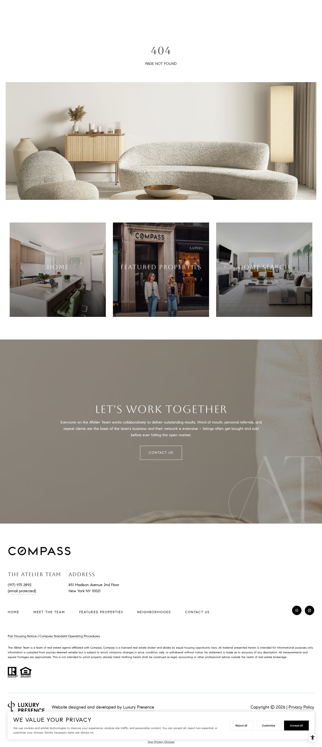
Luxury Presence (138, 707)
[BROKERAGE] (309, 610)
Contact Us (197, 612)
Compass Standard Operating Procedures (69, 636)
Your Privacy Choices (161, 741)
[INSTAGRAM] (296, 610)
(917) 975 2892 (19, 585)
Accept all (296, 725)
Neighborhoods (154, 612)
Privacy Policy (301, 707)
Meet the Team (49, 612)
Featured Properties (101, 612)
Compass (109, 647)
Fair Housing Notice (22, 636)
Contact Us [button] (161, 453)
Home (13, 612)
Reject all (241, 725)
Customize (268, 725)
